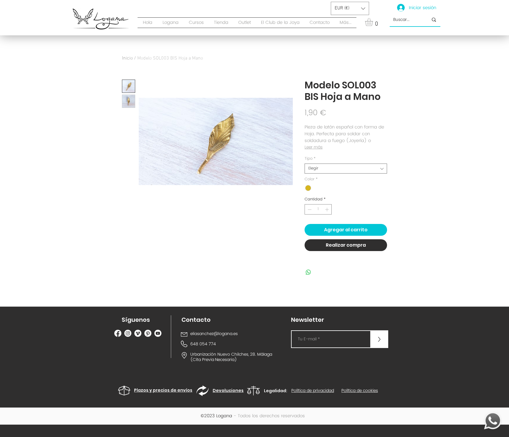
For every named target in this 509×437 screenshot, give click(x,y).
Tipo (310, 158)
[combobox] (346, 169)
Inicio (127, 58)
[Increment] (327, 210)
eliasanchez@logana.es (214, 333)
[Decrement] (309, 210)
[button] (221, 23)
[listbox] (350, 8)
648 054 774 (203, 344)
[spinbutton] (318, 210)
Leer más (314, 147)
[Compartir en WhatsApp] (308, 272)
